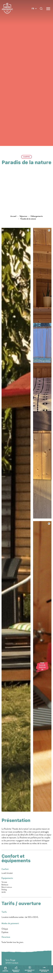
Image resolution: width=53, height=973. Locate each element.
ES (33, 17)
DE (33, 14)
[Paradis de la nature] (16, 810)
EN (33, 11)
